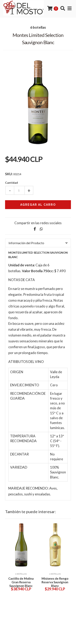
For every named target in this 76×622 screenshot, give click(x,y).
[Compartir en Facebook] (35, 229)
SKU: (9, 174)
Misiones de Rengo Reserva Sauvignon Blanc (55, 582)
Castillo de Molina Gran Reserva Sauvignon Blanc (21, 582)
